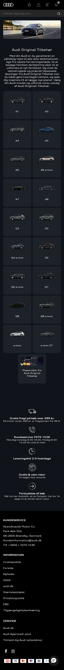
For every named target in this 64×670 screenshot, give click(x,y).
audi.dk (8, 586)
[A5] (46, 129)
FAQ (6, 604)
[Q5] (46, 246)
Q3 (47, 228)
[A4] (17, 129)
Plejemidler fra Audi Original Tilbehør (32, 373)
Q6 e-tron (17, 286)
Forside (8, 567)
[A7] (17, 187)
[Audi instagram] (13, 651)
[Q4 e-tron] (17, 246)
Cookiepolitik (12, 561)
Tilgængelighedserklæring (21, 610)
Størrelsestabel (14, 592)
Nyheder (9, 574)
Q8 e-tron (47, 316)
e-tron (17, 345)
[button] (54, 661)
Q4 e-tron (17, 257)
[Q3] (46, 216)
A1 (17, 111)
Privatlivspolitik (13, 598)
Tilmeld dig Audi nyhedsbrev (22, 639)
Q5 (47, 257)
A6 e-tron (47, 169)
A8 (47, 199)
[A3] (46, 100)
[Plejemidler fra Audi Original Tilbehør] (32, 361)
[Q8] (17, 304)
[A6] (17, 158)
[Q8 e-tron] (46, 304)
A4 (17, 140)
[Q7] (46, 275)
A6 (17, 169)
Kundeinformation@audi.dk (22, 540)
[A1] (17, 100)
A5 (47, 140)
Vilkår (7, 580)
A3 (47, 111)
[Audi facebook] (6, 651)
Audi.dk (8, 627)
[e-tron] (17, 333)
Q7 (47, 286)
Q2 (17, 228)
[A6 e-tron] (46, 158)
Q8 (17, 316)
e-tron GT (47, 345)
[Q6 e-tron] (17, 275)
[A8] (46, 187)
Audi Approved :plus (17, 633)
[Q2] (17, 216)
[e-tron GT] (46, 333)
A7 (17, 199)
